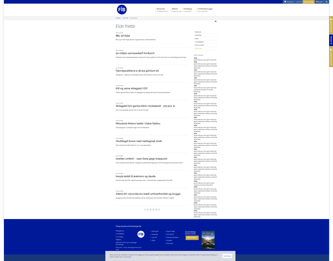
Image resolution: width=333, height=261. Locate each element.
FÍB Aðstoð (170, 234)
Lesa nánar (127, 257)
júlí (215, 60)
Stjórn (153, 240)
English (320, 2)
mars (204, 60)
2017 (195, 117)
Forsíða (118, 18)
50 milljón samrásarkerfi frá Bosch (135, 53)
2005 (195, 211)
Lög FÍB (154, 237)
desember (197, 68)
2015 (195, 133)
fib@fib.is (118, 239)
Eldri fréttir (133, 18)
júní (213, 60)
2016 (195, 125)
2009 (195, 181)
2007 (195, 195)
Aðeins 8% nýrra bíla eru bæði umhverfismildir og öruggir (148, 193)
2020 (195, 94)
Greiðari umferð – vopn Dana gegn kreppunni (141, 158)
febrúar (200, 60)
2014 (195, 141)
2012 (195, 157)
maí (211, 60)
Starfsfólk (155, 234)
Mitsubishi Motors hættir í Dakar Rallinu (138, 123)
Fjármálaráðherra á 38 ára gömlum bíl (137, 70)
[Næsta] (159, 209)
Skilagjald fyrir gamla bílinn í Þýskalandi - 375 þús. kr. (145, 106)
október (208, 66)
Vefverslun (169, 243)
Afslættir (169, 240)
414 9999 (120, 237)
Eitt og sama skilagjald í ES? (132, 88)
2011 (195, 165)
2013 (195, 149)
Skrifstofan (155, 231)
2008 (195, 187)
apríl (208, 60)
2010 (195, 173)
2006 (195, 203)
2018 (195, 109)
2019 (195, 101)
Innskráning (192, 237)
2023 (195, 70)
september (201, 66)
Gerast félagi (308, 2)
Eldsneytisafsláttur (172, 237)
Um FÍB (298, 2)
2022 (195, 78)
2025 (195, 58)
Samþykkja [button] (227, 256)
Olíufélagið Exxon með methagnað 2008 (139, 141)
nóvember (214, 66)
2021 (195, 86)
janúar (196, 60)
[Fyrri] (145, 209)
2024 (195, 62)
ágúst (196, 66)
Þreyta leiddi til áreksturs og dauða (135, 176)
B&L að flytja (123, 35)
